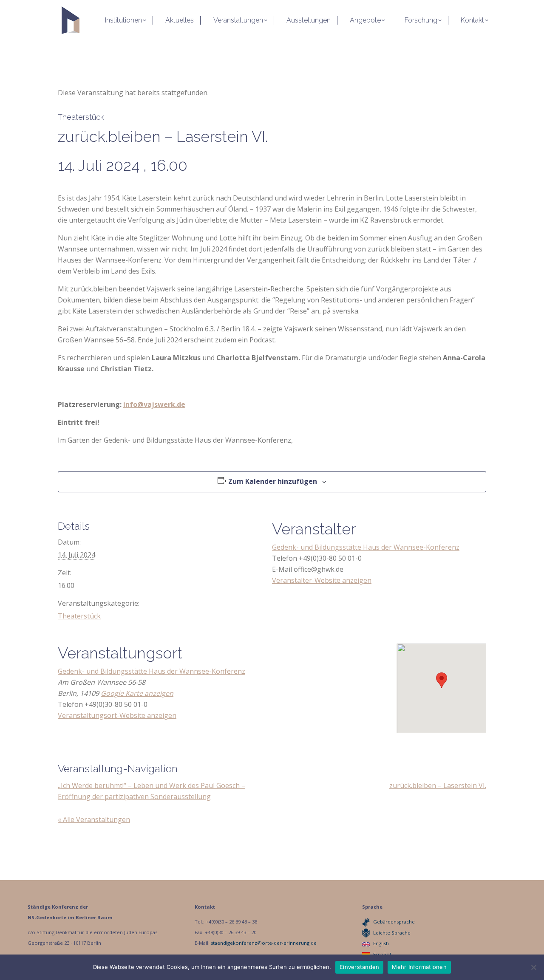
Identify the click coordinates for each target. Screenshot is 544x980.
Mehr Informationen (419, 966)
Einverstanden (359, 966)
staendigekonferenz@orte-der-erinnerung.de (264, 943)
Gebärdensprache (394, 921)
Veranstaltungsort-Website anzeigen (117, 715)
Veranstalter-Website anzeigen (321, 580)
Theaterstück (79, 616)
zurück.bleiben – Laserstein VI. (437, 785)
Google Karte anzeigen (137, 693)
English (381, 943)
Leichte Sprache (392, 932)
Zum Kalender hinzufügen (272, 481)
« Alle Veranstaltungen (94, 819)
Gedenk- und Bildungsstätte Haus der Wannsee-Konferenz (365, 547)
